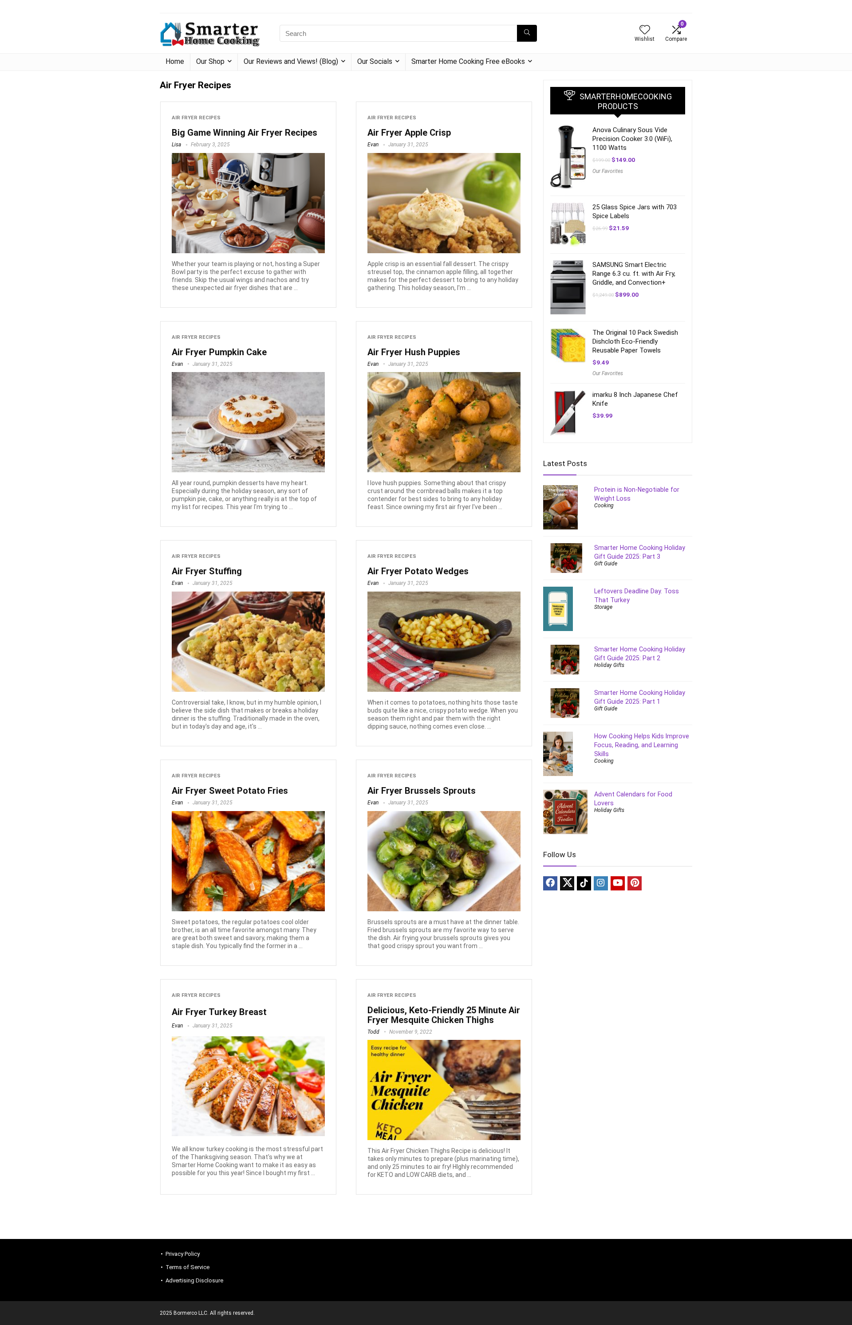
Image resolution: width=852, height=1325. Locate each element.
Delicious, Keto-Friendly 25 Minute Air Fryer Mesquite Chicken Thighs (443, 1015)
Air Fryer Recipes (196, 118)
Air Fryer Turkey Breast (219, 1012)
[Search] (527, 33)
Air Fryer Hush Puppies (413, 352)
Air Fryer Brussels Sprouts (421, 790)
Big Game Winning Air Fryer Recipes (244, 132)
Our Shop (210, 61)
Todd (373, 1032)
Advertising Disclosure (194, 1280)
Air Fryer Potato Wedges (418, 571)
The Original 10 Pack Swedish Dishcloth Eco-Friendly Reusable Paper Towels (635, 341)
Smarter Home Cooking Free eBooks (468, 61)
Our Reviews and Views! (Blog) (291, 61)
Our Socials (374, 61)
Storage (603, 607)
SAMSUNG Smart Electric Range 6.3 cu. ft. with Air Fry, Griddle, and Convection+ (633, 273)
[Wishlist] (644, 30)
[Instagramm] (601, 883)
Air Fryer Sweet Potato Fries (230, 790)
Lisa (176, 144)
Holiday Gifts (609, 665)
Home (175, 61)
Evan (373, 144)
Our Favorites (607, 171)
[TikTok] (584, 883)
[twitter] (567, 883)
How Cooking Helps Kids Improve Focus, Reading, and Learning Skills (641, 745)
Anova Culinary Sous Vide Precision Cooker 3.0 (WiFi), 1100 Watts (632, 139)
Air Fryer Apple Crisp (409, 132)
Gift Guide (605, 564)
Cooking (604, 505)
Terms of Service (187, 1267)
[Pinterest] (634, 883)
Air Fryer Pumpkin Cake (219, 352)
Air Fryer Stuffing (207, 571)
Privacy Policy (183, 1254)
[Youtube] (618, 883)
